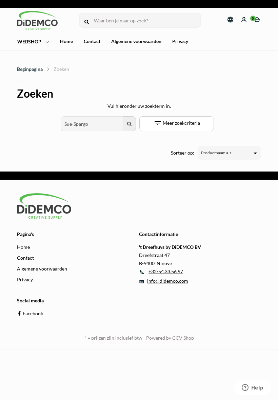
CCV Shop (183, 338)
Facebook (33, 313)
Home (66, 41)
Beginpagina (30, 69)
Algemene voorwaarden (136, 41)
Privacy (180, 41)
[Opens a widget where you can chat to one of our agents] (252, 388)
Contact (92, 41)
